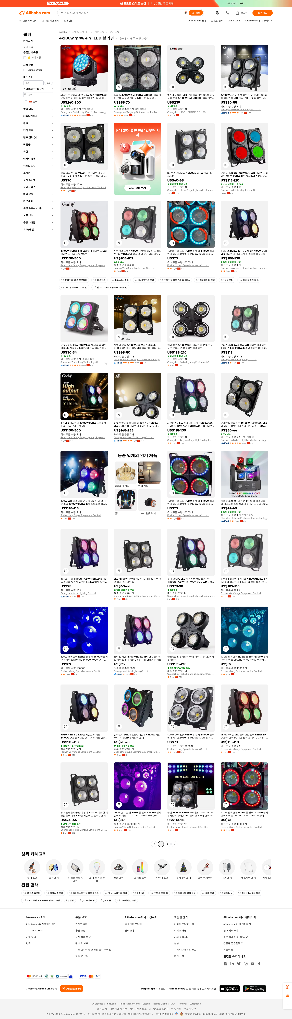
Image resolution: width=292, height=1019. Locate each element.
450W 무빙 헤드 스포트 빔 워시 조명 (43, 900)
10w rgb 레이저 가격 (117, 893)
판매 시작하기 (230, 930)
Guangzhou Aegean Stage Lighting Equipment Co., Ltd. (244, 268)
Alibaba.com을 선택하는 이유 (41, 924)
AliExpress (97, 1003)
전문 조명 (99, 32)
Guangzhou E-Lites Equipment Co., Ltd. (241, 190)
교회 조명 (209, 893)
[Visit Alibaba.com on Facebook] (225, 964)
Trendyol (182, 1003)
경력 (28, 943)
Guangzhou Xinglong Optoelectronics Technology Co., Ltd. (137, 112)
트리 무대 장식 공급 (187, 893)
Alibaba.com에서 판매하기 (237, 924)
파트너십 (228, 949)
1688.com (111, 1003)
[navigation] (38, 438)
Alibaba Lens (45, 988)
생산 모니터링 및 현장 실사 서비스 (93, 949)
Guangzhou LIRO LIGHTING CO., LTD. (186, 112)
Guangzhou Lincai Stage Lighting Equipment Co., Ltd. (191, 190)
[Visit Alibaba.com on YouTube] (252, 964)
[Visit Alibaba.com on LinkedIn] (232, 964)
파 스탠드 (101, 280)
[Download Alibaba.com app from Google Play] (254, 988)
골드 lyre (228, 893)
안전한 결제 (81, 924)
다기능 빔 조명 (56, 893)
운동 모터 (229, 280)
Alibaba (63, 32)
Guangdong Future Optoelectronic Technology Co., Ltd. (84, 187)
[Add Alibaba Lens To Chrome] (71, 988)
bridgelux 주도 (122, 280)
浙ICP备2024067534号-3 (232, 1014)
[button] (185, 13)
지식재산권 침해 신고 (185, 949)
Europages (195, 1003)
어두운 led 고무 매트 (251, 893)
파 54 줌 (140, 893)
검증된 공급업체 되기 (234, 943)
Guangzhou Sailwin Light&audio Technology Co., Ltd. (84, 112)
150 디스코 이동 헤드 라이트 (86, 893)
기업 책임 (31, 937)
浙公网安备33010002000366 (201, 1014)
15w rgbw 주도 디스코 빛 (76, 287)
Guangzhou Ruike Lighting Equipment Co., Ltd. (191, 362)
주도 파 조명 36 (161, 893)
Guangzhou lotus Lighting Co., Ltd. (239, 359)
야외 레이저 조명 (207, 280)
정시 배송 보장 (83, 937)
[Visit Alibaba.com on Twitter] (239, 964)
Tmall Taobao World (129, 1003)
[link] (287, 987)
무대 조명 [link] (114, 32)
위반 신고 (179, 956)
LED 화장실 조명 (128, 900)
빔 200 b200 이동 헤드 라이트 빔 (112, 287)
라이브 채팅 (180, 930)
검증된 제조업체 (133, 924)
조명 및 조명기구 (80, 32)
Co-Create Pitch (34, 930)
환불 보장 (80, 930)
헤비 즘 (107, 900)
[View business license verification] (176, 1014)
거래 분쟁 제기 (181, 937)
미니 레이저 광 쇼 (251, 280)
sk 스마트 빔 (89, 900)
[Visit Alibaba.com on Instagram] (246, 964)
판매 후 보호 (81, 943)
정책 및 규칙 (81, 956)
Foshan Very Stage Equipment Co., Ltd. (134, 268)
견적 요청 (130, 930)
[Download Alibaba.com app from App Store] (230, 988)
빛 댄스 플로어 (33, 893)
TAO (172, 1003)
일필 (72, 900)
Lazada (146, 1003)
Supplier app (148, 988)
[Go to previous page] (154, 844)
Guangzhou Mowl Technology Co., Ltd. (241, 109)
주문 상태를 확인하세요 (235, 937)
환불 (176, 943)
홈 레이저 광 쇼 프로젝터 (76, 280)
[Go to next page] (174, 844)
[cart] (228, 13)
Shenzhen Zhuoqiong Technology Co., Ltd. (82, 362)
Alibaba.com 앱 (177, 988)
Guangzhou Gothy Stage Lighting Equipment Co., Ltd (84, 265)
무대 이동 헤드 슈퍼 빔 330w (177, 280)
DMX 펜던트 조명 (146, 280)
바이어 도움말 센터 (184, 924)
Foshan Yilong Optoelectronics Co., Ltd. (188, 265)
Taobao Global (160, 1003)
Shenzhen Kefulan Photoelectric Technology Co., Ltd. (244, 518)
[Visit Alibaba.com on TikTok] (259, 964)
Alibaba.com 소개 (35, 917)
